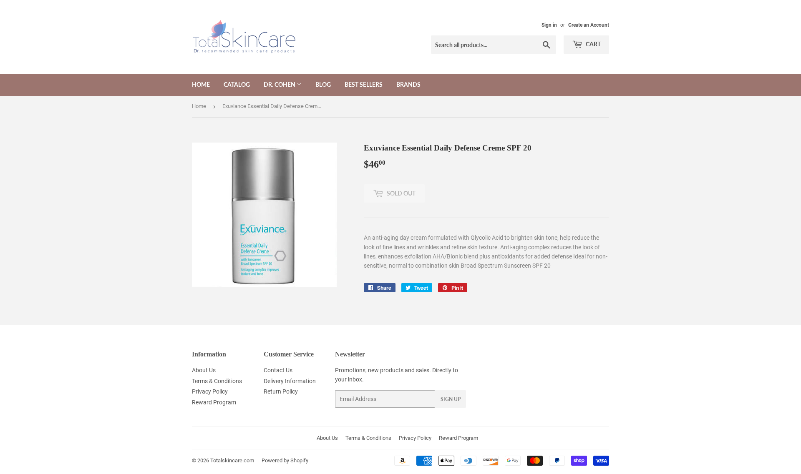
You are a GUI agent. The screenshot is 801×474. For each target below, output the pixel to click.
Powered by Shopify (285, 460)
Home (201, 84)
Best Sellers (364, 84)
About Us (204, 370)
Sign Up (451, 399)
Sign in (549, 25)
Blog (323, 84)
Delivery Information (290, 381)
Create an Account (588, 25)
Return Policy (281, 391)
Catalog (237, 84)
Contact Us (278, 370)
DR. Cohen (280, 84)
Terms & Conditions (217, 381)
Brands (408, 84)
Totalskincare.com (232, 460)
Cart (592, 44)
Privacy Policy (210, 391)
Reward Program (214, 402)
